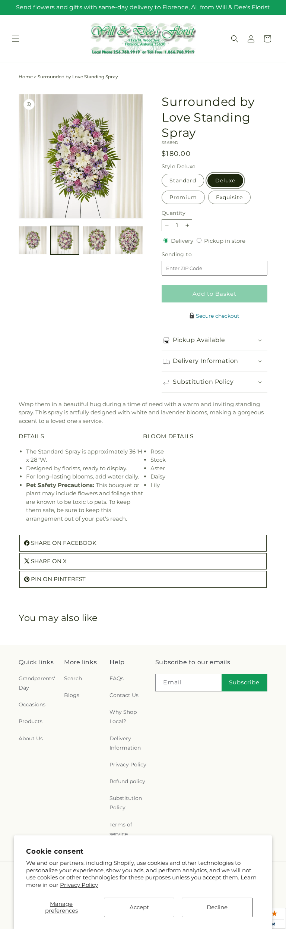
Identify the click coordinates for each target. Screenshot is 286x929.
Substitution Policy (125, 803)
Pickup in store (224, 240)
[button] (15, 39)
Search (73, 678)
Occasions (32, 704)
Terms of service (120, 829)
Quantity (173, 213)
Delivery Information (125, 743)
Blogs (71, 695)
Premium (183, 197)
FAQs (116, 678)
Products (30, 721)
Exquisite (229, 197)
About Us (31, 738)
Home (26, 76)
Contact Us (124, 695)
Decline (217, 907)
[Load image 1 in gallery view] (33, 240)
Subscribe (244, 682)
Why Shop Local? (123, 717)
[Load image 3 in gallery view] (97, 240)
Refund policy (127, 781)
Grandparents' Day (37, 683)
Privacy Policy (79, 884)
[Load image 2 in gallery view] (65, 240)
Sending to (188, 254)
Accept (139, 907)
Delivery (183, 240)
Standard (182, 180)
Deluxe (225, 180)
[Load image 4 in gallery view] (129, 240)
